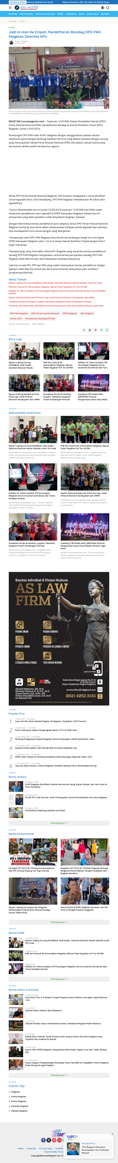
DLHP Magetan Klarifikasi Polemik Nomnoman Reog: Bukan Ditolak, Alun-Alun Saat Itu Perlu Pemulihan (66, 785)
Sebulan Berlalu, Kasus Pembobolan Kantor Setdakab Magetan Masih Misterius (63, 1023)
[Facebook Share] (84, 330)
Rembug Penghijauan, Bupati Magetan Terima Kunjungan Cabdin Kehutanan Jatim (54, 739)
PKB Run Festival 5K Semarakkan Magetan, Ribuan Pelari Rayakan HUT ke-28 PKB (48, 287)
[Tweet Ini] (90, 330)
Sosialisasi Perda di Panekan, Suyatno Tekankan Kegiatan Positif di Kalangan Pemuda (50, 301)
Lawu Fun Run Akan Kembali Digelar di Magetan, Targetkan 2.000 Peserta (50, 721)
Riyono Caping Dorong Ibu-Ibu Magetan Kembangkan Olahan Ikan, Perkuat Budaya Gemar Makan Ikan (29, 910)
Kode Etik (31, 1148)
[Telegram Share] (101, 330)
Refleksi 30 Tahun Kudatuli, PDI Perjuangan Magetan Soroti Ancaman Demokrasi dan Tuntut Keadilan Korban (57, 292)
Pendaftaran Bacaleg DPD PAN (40, 318)
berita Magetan (18, 1096)
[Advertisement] (59, 171)
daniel (17, 41)
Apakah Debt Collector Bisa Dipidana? (43, 1010)
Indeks (21, 1148)
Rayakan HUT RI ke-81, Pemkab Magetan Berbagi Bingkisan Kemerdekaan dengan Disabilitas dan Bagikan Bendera (84, 871)
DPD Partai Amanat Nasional (45, 313)
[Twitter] (48, 1140)
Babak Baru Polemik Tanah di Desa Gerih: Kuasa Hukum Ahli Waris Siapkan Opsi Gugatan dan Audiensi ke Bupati (63, 1037)
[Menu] (11, 7)
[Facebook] (43, 1140)
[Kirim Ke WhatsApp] (107, 330)
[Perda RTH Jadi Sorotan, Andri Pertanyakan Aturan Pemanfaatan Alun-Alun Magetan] (16, 799)
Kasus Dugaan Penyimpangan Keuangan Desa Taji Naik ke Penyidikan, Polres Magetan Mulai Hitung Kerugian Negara (67, 1064)
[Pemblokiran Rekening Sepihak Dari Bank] (16, 812)
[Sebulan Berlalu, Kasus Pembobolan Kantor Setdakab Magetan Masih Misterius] (16, 1025)
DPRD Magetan (70, 313)
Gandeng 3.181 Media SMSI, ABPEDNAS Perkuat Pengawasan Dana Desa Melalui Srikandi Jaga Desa (56, 305)
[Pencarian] (107, 7)
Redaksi (59, 1148)
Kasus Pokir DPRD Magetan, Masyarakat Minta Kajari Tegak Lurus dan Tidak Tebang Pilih (66, 1051)
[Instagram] (54, 1140)
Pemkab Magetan (19, 1106)
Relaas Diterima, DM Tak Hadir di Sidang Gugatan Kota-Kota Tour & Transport (68, 2)
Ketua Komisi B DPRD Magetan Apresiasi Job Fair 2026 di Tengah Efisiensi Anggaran (84, 908)
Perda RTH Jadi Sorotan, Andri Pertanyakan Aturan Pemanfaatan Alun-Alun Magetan (66, 797)
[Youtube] (59, 1140)
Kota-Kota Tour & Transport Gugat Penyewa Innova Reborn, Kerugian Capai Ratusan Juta (66, 998)
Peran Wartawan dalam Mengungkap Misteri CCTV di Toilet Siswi (46, 730)
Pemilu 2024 (16, 318)
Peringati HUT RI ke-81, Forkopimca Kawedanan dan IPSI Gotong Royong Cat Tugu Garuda (31, 869)
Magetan (24, 41)
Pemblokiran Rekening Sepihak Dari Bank (45, 810)
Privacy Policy (45, 1148)
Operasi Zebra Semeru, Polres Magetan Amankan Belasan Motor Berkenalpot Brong (55, 765)
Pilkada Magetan (19, 1111)
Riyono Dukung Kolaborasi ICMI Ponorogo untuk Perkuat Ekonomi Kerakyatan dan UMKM (51, 297)
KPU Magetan (87, 313)
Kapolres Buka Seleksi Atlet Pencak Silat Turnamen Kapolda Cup (46, 748)
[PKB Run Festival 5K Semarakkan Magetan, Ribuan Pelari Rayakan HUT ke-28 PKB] (59, 351)
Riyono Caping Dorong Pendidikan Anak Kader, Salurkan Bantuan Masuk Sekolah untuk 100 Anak (55, 283)
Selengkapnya (58, 823)
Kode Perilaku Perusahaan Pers (59, 1152)
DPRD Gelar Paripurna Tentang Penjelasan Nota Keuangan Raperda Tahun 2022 (53, 757)
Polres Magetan (18, 1101)
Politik (12, 27)
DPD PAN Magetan (19, 313)
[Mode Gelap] (102, 7)
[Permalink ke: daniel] (11, 42)
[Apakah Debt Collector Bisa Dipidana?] (16, 1012)
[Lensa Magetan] (26, 7)
